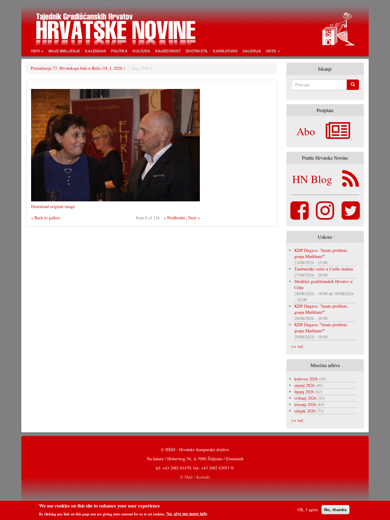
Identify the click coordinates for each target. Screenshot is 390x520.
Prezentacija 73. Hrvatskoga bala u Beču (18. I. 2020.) (78, 68)
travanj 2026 (305, 404)
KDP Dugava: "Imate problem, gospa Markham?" (321, 253)
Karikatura (225, 51)
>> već (297, 346)
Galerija (252, 51)
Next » (194, 218)
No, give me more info (186, 514)
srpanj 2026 (304, 385)
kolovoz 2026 (306, 379)
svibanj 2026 (305, 398)
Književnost (168, 51)
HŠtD (271, 51)
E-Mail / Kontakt (195, 477)
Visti (36, 51)
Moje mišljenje (64, 51)
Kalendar (95, 51)
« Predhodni (174, 218)
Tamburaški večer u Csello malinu (323, 269)
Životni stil (197, 51)
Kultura (141, 51)
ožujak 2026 (304, 411)
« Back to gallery (46, 218)
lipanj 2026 (304, 391)
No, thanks (335, 509)
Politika (119, 51)
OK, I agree (307, 509)
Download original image (53, 206)
